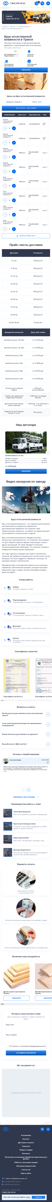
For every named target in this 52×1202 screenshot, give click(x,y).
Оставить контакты (26, 1053)
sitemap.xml (26, 1170)
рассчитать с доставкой (26, 108)
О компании (26, 1135)
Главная (5, 26)
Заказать (26, 70)
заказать (16, 998)
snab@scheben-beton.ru (12, 1184)
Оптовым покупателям (26, 1166)
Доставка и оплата (26, 1143)
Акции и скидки (26, 1150)
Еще (5, 771)
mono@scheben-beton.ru (12, 1181)
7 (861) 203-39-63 (17, 3)
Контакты (26, 1153)
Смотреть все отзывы (24, 797)
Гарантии (26, 1146)
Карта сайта (26, 1173)
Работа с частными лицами (26, 1162)
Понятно (38, 1197)
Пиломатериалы (23, 26)
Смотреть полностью (12, 48)
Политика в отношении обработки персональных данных (26, 1158)
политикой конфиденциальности (33, 1046)
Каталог (12, 26)
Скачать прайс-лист (27, 236)
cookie (28, 1197)
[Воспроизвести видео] (26, 500)
